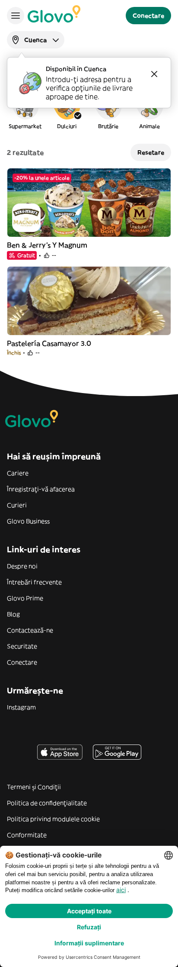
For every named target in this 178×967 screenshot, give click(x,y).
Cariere (18, 473)
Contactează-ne (30, 630)
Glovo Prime (25, 598)
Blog (13, 614)
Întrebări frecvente (34, 582)
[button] (25, 110)
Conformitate (27, 835)
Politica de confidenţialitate (47, 803)
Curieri (17, 505)
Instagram (21, 707)
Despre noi (22, 566)
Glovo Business (28, 521)
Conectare (22, 662)
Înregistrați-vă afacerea (41, 489)
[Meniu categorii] (15, 15)
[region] (89, 110)
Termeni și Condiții (34, 787)
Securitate (22, 646)
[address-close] (154, 74)
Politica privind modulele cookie (53, 819)
